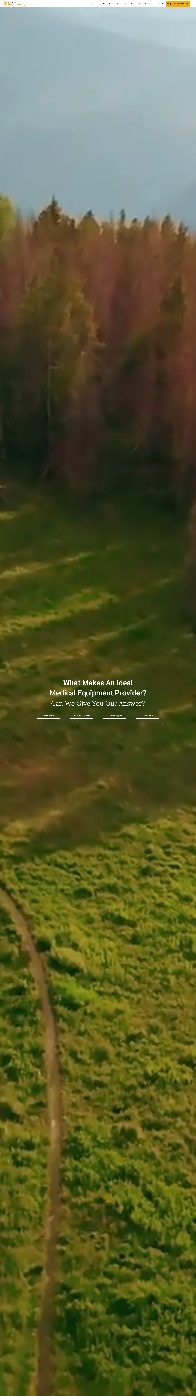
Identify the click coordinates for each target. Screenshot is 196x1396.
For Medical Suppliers (114, 716)
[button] (192, 3)
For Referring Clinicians (81, 716)
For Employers (148, 716)
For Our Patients (48, 716)
